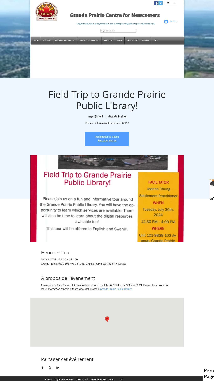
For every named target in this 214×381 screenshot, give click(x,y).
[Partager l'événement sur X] (50, 367)
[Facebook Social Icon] (156, 3)
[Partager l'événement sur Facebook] (42, 367)
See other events (107, 141)
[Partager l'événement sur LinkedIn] (57, 367)
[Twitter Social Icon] (160, 3)
